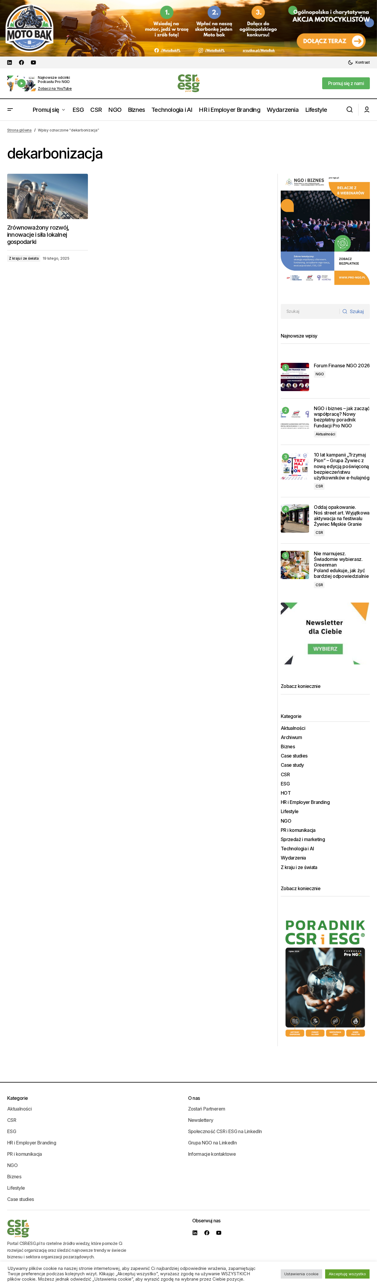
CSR (319, 486)
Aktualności (325, 434)
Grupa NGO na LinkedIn (212, 1143)
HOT (286, 793)
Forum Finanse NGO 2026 (342, 365)
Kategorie (17, 1098)
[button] (359, 62)
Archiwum (291, 737)
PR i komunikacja (298, 830)
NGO (320, 374)
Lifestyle (289, 811)
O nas (194, 1098)
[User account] (367, 109)
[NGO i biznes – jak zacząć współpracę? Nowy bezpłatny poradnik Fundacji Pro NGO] (295, 420)
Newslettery (200, 1120)
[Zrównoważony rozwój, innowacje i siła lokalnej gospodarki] (47, 196)
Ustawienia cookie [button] (301, 1273)
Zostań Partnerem (206, 1109)
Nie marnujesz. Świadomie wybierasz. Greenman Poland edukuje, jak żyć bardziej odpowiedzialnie (342, 565)
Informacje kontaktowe (212, 1154)
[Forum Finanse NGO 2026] (295, 377)
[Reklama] (188, 28)
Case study (292, 765)
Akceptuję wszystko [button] (347, 1273)
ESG (285, 784)
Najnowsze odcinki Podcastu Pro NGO (54, 79)
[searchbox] (310, 311)
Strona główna (19, 130)
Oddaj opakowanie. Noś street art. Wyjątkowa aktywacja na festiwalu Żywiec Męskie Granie (342, 515)
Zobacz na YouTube (55, 89)
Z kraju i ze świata (23, 258)
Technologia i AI (297, 848)
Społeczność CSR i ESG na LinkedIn (225, 1131)
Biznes (288, 746)
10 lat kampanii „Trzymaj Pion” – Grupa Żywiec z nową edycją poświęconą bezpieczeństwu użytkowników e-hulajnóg (342, 466)
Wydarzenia (293, 858)
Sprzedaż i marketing (303, 839)
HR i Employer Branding (305, 802)
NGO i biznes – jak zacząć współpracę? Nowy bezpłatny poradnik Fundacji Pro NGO (342, 417)
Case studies (294, 756)
